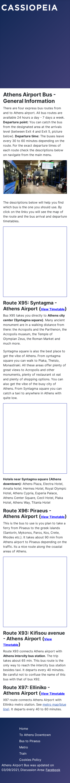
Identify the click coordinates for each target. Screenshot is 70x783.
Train (22, 753)
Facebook (53, 770)
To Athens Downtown (35, 735)
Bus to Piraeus (29, 741)
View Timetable (53, 309)
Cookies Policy (30, 760)
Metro (23, 747)
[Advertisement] (35, 51)
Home (23, 729)
